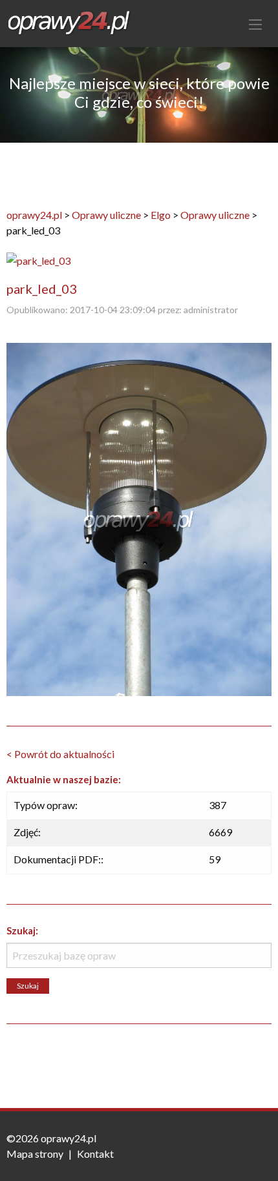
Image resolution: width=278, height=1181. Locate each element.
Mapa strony (34, 1153)
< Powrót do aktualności (60, 754)
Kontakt (95, 1153)
